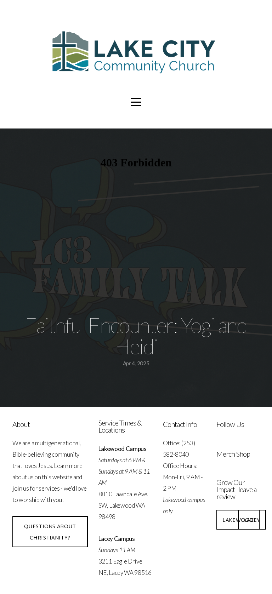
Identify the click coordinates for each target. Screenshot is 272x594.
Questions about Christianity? (50, 531)
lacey (252, 519)
